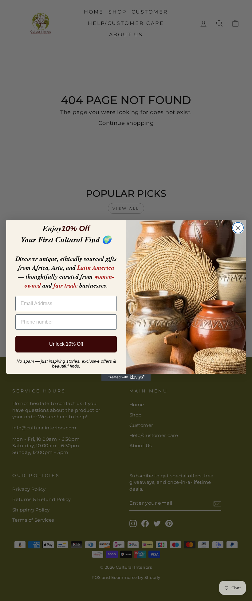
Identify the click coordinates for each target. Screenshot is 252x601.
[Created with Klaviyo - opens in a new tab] (126, 377)
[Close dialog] (238, 227)
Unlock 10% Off (66, 344)
